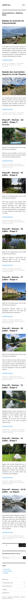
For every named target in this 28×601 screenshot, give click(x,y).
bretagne (4, 165)
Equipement (5, 592)
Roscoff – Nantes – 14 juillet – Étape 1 (12, 439)
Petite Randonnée (7, 586)
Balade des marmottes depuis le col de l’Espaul (14, 73)
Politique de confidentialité (13, 597)
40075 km (6, 5)
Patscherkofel (5, 64)
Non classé (11, 535)
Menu (23, 4)
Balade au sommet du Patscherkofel (13, 22)
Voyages (4, 589)
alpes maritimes (20, 112)
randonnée (11, 64)
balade (22, 63)
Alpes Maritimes (12, 112)
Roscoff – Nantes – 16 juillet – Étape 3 (12, 329)
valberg (9, 114)
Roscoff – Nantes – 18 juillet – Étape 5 (12, 230)
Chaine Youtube (8, 571)
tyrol (15, 64)
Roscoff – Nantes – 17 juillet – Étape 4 (12, 278)
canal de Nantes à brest (12, 165)
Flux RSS (6, 573)
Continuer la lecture (7, 60)
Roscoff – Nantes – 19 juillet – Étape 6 (12, 174)
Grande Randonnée (7, 582)
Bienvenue (5, 579)
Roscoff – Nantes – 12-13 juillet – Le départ (13, 490)
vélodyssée (22, 165)
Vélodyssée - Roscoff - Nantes (15, 164)
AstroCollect (7, 569)
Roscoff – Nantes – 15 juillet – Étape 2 (12, 386)
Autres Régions (12, 63)
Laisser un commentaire (17, 114)
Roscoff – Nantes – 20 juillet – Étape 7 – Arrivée (12, 122)
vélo (18, 165)
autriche (18, 63)
